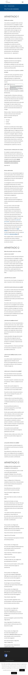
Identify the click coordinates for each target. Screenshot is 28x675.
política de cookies (14, 670)
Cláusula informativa (10, 660)
